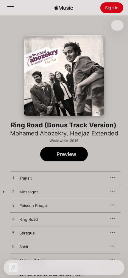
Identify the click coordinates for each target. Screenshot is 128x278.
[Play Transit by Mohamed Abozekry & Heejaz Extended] (13, 178)
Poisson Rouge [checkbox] (33, 205)
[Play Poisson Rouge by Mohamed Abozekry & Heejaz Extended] (13, 205)
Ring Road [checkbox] (28, 219)
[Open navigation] (10, 7)
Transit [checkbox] (25, 178)
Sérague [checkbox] (27, 233)
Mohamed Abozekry (38, 133)
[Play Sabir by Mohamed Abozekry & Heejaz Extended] (13, 246)
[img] (63, 7)
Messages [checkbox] (28, 191)
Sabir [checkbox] (24, 246)
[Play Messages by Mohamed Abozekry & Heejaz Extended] (13, 191)
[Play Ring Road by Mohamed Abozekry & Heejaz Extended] (13, 219)
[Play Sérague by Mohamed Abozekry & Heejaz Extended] (13, 233)
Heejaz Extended (94, 133)
